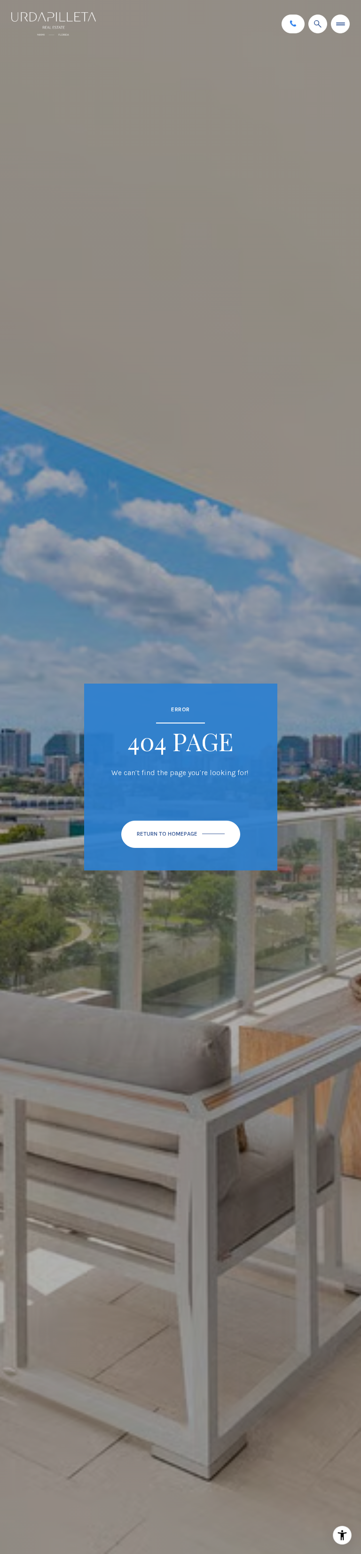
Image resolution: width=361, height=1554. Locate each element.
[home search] (317, 24)
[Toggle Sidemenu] (340, 24)
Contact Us (293, 24)
